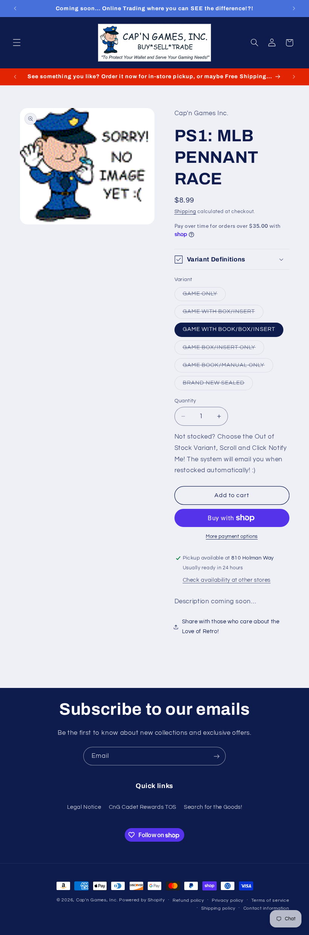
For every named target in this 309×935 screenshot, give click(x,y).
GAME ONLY (204, 296)
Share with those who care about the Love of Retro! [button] (231, 626)
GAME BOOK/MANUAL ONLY (228, 367)
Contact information (266, 908)
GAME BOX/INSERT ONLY (223, 349)
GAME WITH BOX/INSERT (223, 313)
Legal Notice (84, 807)
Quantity (185, 400)
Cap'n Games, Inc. (97, 900)
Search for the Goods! (213, 807)
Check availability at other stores (227, 580)
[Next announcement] (294, 8)
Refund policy (188, 900)
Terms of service (270, 900)
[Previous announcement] (15, 8)
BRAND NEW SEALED (218, 385)
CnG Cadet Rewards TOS (142, 807)
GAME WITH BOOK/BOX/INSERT (229, 329)
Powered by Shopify (142, 900)
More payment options (232, 536)
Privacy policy (227, 900)
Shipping (185, 211)
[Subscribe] (216, 756)
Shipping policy (218, 908)
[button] (16, 42)
